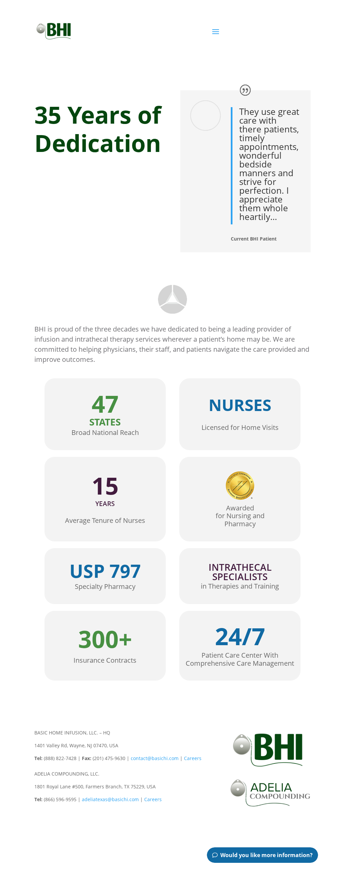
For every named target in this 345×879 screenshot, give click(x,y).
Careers (192, 758)
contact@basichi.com (155, 758)
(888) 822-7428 (282, 34)
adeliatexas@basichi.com (110, 799)
